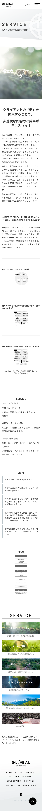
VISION (19, 772)
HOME (9, 772)
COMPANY (29, 781)
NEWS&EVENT (14, 781)
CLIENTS (27, 777)
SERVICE (30, 772)
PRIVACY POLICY (27, 785)
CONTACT (10, 785)
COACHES (14, 777)
